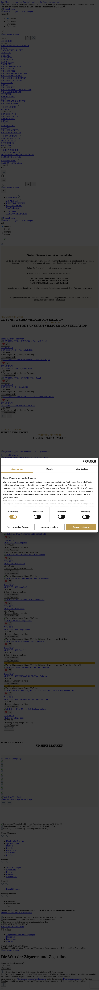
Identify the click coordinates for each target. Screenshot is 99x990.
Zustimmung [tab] (17, 469)
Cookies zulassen (81, 527)
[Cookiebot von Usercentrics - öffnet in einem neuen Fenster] (84, 461)
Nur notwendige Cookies (18, 527)
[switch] (37, 517)
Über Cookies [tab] (82, 469)
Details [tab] (49, 469)
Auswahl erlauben (49, 527)
